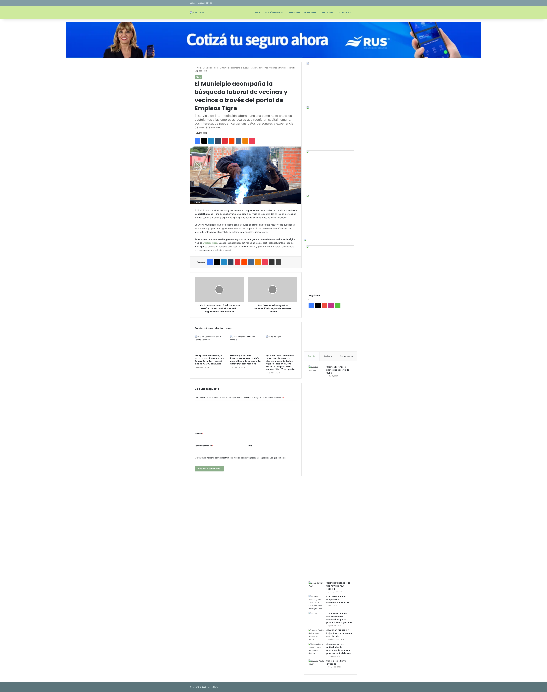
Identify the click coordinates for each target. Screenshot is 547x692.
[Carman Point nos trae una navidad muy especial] (316, 586)
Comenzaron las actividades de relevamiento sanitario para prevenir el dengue (338, 649)
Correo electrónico (204, 446)
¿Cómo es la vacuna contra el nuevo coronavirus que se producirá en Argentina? (339, 618)
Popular (312, 356)
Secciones (327, 12)
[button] (308, 332)
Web (250, 446)
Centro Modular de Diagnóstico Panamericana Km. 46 (337, 599)
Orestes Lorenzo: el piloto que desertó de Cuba (337, 369)
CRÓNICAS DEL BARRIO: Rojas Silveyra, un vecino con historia (339, 633)
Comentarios (346, 356)
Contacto (345, 12)
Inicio (258, 12)
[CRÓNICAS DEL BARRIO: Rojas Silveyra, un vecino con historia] (316, 635)
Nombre (199, 433)
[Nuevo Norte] (197, 12)
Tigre (216, 68)
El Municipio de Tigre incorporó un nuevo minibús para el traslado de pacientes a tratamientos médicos (246, 359)
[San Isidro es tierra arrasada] (316, 664)
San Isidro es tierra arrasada (336, 662)
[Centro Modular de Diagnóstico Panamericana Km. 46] (316, 602)
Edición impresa (274, 12)
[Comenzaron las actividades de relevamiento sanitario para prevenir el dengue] (316, 649)
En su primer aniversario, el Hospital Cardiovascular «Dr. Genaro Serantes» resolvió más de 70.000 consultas (210, 359)
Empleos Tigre (210, 243)
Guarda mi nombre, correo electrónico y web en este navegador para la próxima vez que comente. (241, 458)
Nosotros (294, 12)
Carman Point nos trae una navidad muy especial (338, 585)
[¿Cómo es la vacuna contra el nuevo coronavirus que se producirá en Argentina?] (316, 617)
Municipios (310, 12)
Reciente (327, 356)
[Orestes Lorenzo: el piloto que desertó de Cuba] (316, 472)
